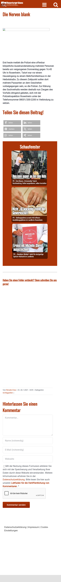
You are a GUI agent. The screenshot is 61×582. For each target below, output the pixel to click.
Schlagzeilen (8, 393)
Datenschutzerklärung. (14, 479)
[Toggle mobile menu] (44, 4)
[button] (12, 122)
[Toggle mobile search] (55, 4)
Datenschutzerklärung (15, 527)
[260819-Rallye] (29, 152)
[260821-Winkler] (30, 225)
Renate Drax (11, 390)
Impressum (33, 527)
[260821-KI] (29, 188)
